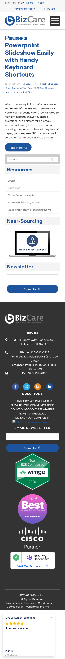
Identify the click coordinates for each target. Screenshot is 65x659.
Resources (19, 170)
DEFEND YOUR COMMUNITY (32, 418)
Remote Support (38, 3)
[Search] (53, 159)
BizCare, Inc (31, 83)
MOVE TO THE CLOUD (32, 413)
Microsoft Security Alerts (24, 202)
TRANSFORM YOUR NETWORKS (32, 401)
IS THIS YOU (48, 9)
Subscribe (30, 289)
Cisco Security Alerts (21, 195)
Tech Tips (27, 88)
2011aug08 (42, 88)
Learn (11, 180)
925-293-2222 (15, 3)
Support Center (23, 9)
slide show (16, 92)
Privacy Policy (13, 603)
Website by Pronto (37, 606)
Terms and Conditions (38, 603)
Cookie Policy (15, 606)
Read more (16, 148)
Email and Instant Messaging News (29, 210)
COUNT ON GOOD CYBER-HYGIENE (33, 409)
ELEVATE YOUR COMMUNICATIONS (32, 405)
